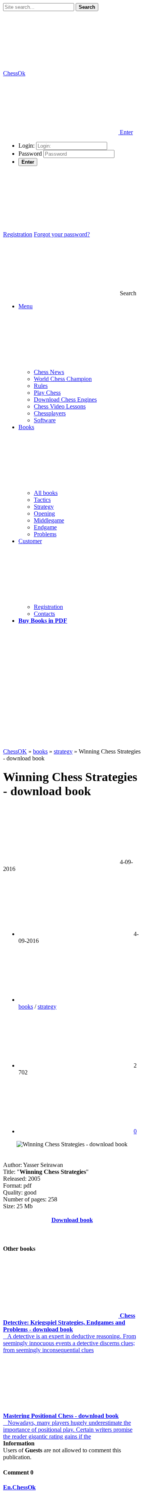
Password (30, 153)
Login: (26, 145)
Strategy (44, 506)
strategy (47, 1006)
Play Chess (47, 392)
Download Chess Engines (65, 399)
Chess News (49, 372)
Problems (45, 534)
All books (46, 493)
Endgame (45, 527)
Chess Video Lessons (60, 406)
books (25, 1006)
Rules (41, 385)
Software (45, 420)
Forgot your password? (62, 234)
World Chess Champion (63, 379)
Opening (44, 513)
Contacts (44, 613)
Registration (17, 234)
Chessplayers (50, 413)
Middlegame (49, 520)
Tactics (42, 499)
